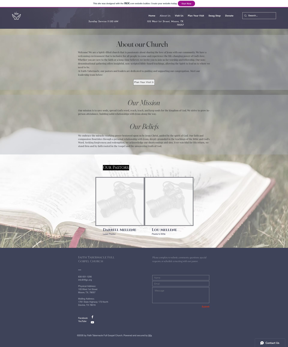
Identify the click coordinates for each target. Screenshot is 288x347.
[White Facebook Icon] (92, 317)
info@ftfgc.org (85, 280)
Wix (150, 335)
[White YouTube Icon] (92, 322)
